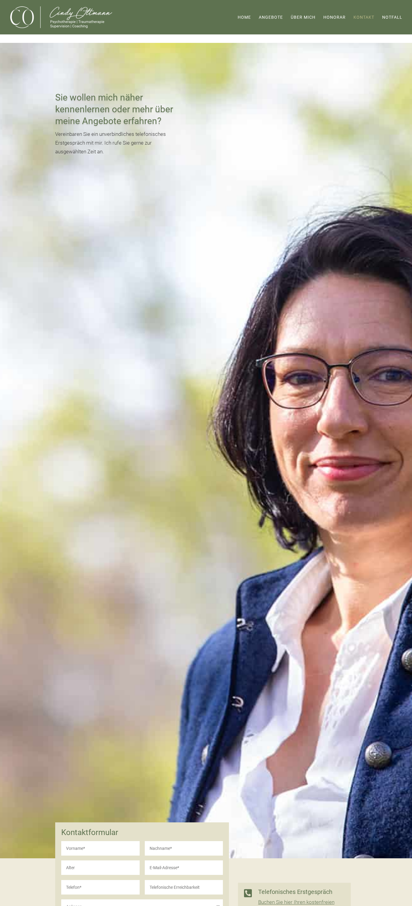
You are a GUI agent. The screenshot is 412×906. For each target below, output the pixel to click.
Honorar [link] (334, 17)
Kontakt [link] (363, 17)
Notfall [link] (392, 17)
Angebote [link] (271, 17)
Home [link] (244, 17)
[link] (61, 17)
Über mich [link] (303, 17)
